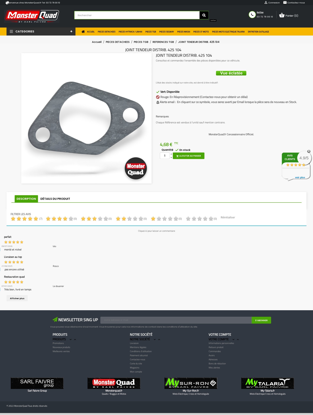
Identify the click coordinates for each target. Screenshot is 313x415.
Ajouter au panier (188, 156)
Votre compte (220, 334)
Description (26, 199)
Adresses (213, 359)
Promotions (58, 343)
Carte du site (136, 363)
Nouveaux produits (61, 347)
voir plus (300, 177)
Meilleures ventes (61, 351)
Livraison (134, 343)
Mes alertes (214, 367)
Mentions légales (138, 347)
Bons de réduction (217, 363)
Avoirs (212, 355)
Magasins (134, 367)
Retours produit (216, 347)
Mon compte (136, 371)
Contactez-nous (294, 2)
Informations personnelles (221, 343)
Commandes (215, 351)
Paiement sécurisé (139, 355)
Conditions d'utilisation (141, 351)
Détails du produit (55, 199)
